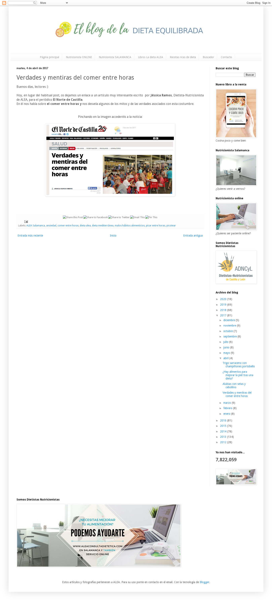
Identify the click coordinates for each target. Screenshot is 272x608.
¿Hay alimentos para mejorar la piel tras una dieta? (238, 375)
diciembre (229, 320)
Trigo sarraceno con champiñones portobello (239, 364)
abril (226, 358)
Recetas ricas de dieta (183, 57)
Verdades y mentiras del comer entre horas (237, 394)
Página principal (49, 57)
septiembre (230, 336)
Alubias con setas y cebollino (234, 385)
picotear (171, 225)
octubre (228, 331)
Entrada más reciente (30, 235)
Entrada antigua (193, 235)
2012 (223, 442)
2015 (223, 425)
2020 (223, 299)
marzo (227, 402)
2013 (223, 436)
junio (226, 347)
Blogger (204, 582)
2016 (223, 420)
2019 (223, 304)
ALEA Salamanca (35, 225)
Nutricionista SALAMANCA (115, 57)
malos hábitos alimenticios (130, 225)
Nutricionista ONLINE (79, 57)
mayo (227, 352)
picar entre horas (155, 225)
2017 (223, 315)
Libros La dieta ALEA (150, 57)
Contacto (226, 57)
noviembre (230, 325)
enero (227, 413)
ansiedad (51, 225)
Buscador (208, 57)
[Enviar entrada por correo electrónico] (25, 221)
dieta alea (85, 225)
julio (226, 341)
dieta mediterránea (102, 225)
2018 (223, 310)
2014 (223, 431)
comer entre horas (68, 225)
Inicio (113, 235)
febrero (228, 408)
